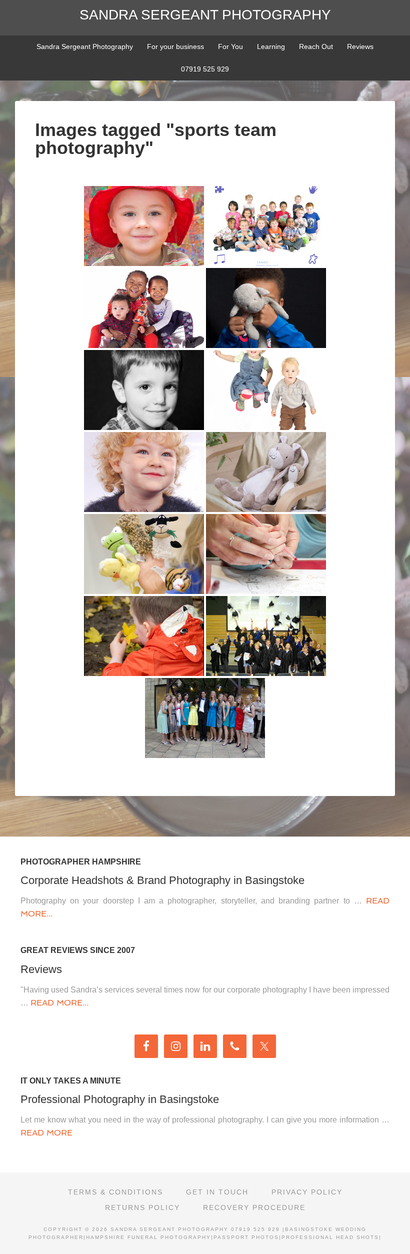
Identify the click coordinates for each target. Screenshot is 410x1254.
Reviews (41, 969)
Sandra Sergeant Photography (205, 14)
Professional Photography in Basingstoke (119, 1099)
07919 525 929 (255, 1229)
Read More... (59, 1003)
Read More (46, 1133)
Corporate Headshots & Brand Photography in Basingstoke (162, 880)
